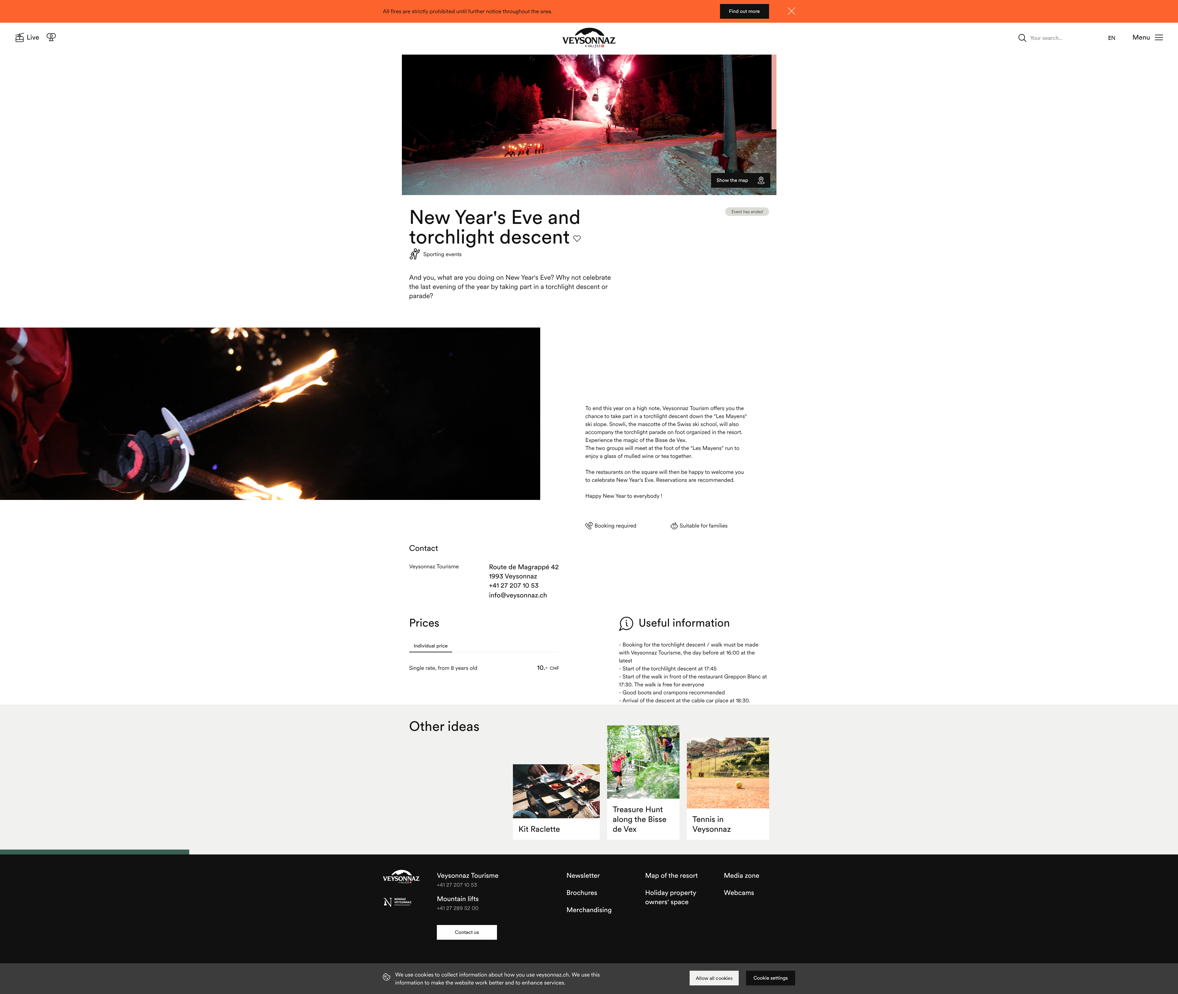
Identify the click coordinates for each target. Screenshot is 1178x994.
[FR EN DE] (1115, 38)
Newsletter (583, 875)
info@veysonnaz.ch (518, 595)
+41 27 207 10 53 (514, 585)
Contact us (467, 932)
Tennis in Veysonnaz (711, 824)
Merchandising (589, 910)
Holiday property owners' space (670, 897)
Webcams (739, 892)
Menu (1141, 37)
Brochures (582, 892)
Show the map (732, 180)
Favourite (577, 238)
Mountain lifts (458, 899)
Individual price (431, 646)
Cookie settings (770, 978)
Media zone (742, 875)
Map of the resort (671, 875)
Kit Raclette (539, 829)
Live (33, 37)
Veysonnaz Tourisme (401, 877)
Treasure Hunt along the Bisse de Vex (639, 819)
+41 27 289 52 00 (458, 907)
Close (791, 11)
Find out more (744, 11)
